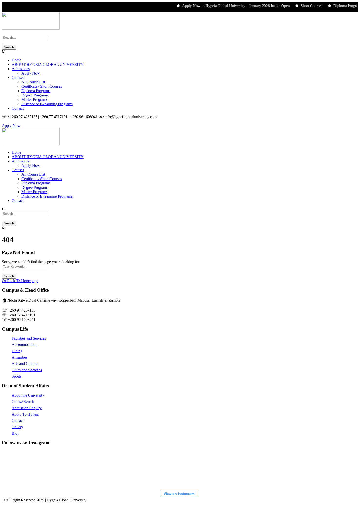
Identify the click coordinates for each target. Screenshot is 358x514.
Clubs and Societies (27, 370)
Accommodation (24, 345)
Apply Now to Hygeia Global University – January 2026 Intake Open (229, 6)
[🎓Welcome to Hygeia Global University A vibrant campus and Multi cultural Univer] (212, 468)
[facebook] (6, 121)
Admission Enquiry (27, 408)
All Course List (33, 82)
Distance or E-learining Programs (47, 104)
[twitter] (9, 121)
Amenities (19, 357)
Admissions (21, 69)
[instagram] (12, 121)
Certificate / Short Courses (41, 86)
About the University (28, 395)
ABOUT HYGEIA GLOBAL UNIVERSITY (48, 64)
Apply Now (30, 73)
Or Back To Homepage (20, 281)
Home (16, 60)
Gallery (17, 427)
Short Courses (305, 6)
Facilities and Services (29, 338)
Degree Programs (34, 95)
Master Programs (34, 99)
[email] (3, 121)
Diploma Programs (341, 6)
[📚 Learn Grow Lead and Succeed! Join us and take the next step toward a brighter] (30, 468)
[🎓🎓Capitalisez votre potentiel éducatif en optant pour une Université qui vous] (322, 468)
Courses (18, 78)
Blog (15, 433)
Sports (16, 376)
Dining (17, 351)
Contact (18, 108)
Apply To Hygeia (25, 414)
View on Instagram (179, 493)
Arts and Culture (24, 364)
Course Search (23, 402)
